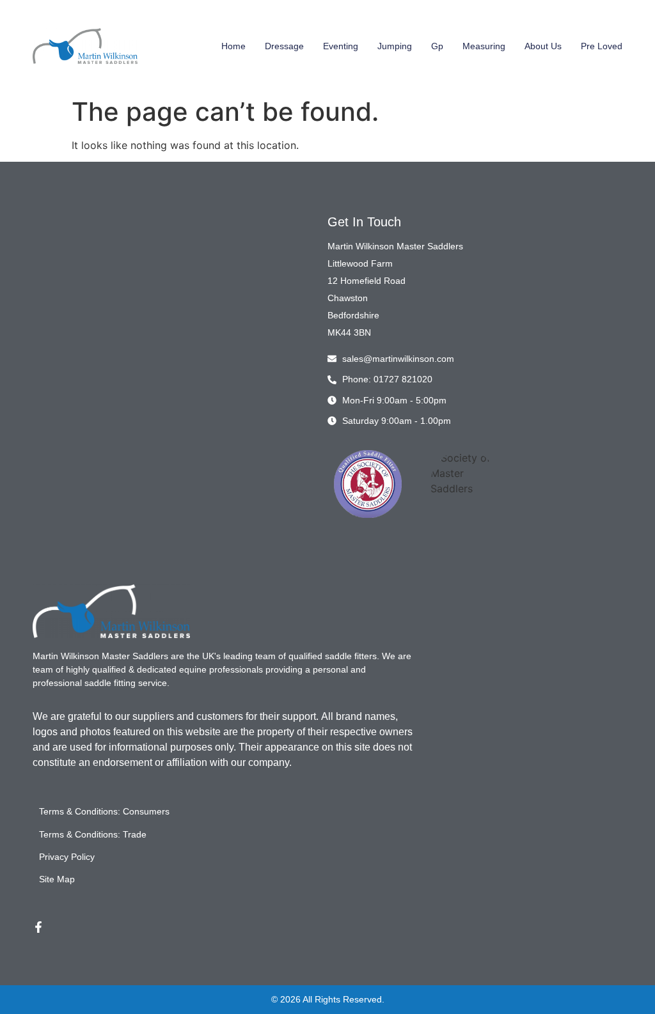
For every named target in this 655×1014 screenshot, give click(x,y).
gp (437, 46)
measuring (483, 46)
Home (233, 46)
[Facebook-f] (38, 927)
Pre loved (601, 46)
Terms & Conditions (78, 811)
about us (543, 46)
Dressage (284, 46)
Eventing (340, 46)
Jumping (394, 46)
